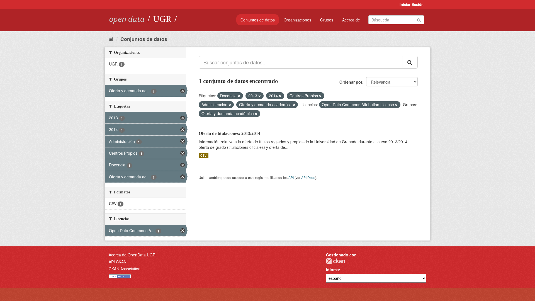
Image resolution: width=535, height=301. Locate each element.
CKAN (335, 261)
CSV (203, 155)
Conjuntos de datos (257, 20)
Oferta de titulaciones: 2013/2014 (229, 133)
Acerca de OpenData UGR (132, 255)
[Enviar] (419, 19)
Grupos (326, 20)
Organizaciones (297, 20)
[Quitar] (239, 96)
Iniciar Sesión (412, 4)
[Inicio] (111, 38)
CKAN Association (124, 268)
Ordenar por (350, 82)
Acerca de (351, 20)
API (291, 177)
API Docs (308, 177)
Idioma (332, 269)
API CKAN (118, 261)
